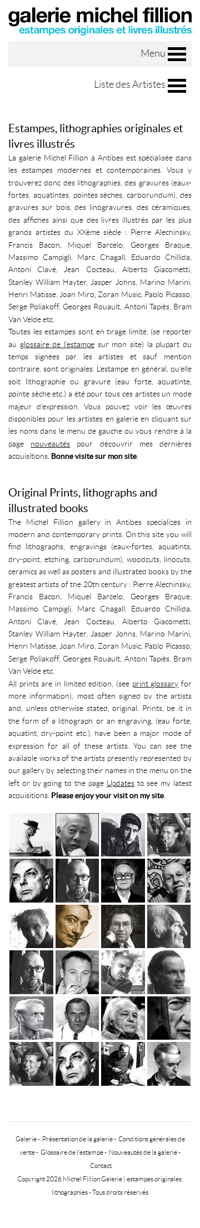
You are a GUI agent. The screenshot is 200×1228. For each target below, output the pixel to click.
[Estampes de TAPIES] (123, 925)
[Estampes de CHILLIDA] (169, 925)
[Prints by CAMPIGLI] (123, 1062)
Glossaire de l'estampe (72, 1152)
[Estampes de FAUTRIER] (31, 925)
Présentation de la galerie (77, 1138)
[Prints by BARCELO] (77, 970)
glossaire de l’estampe (57, 344)
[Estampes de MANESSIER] (169, 833)
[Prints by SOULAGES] (169, 1016)
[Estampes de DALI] (77, 925)
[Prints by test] (31, 970)
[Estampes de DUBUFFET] (169, 879)
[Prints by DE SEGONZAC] (123, 970)
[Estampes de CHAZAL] (31, 833)
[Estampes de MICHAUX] (31, 879)
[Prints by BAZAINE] (169, 1062)
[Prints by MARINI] (169, 970)
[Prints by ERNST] (31, 1016)
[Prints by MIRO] (77, 1016)
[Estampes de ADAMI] (123, 833)
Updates (120, 783)
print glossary (155, 683)
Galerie (26, 1138)
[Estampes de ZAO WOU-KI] (77, 833)
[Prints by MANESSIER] (31, 1062)
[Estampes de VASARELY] (123, 879)
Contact (101, 1165)
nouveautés (50, 443)
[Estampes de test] (77, 879)
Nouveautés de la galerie (143, 1152)
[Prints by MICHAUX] (77, 1062)
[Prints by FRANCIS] (123, 1016)
